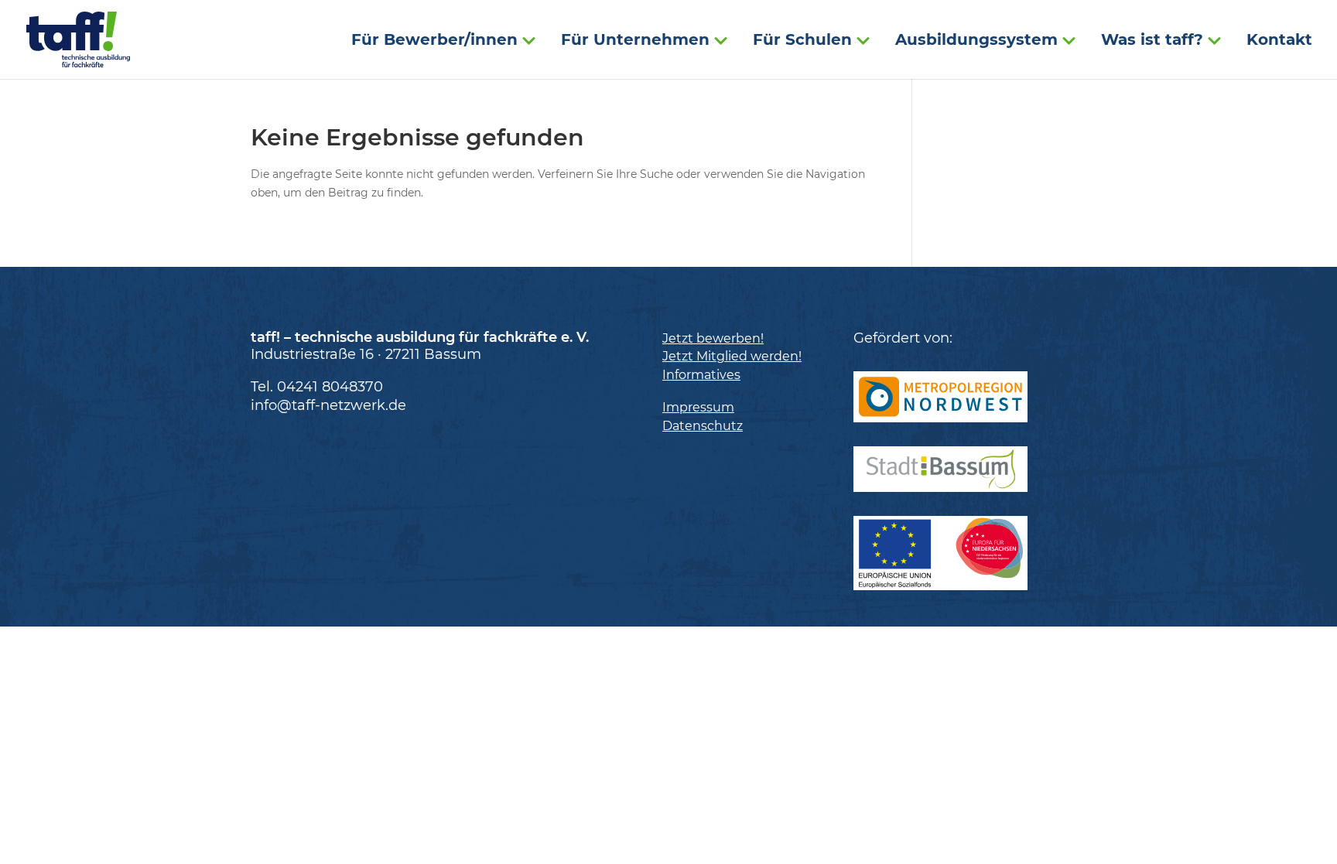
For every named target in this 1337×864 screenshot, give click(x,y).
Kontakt (1279, 41)
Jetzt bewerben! (713, 338)
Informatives (701, 374)
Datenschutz (702, 425)
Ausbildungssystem (976, 41)
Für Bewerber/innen (434, 41)
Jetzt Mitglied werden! (732, 356)
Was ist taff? (1152, 41)
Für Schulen (802, 41)
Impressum (698, 407)
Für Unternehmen (635, 41)
